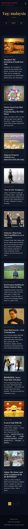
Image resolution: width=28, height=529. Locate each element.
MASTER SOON (10, 3)
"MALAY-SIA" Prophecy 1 (14, 190)
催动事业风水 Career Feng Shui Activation (12, 378)
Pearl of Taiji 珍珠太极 (12, 423)
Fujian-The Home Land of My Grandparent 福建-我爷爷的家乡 (13, 474)
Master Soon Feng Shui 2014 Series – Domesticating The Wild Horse (13, 110)
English (14, 23)
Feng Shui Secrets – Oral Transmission (14, 331)
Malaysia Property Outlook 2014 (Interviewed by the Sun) (14, 157)
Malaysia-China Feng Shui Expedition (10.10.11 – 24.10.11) (14, 235)
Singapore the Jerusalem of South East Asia (13, 61)
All (6, 23)
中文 (21, 23)
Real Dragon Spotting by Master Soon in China (14, 286)
